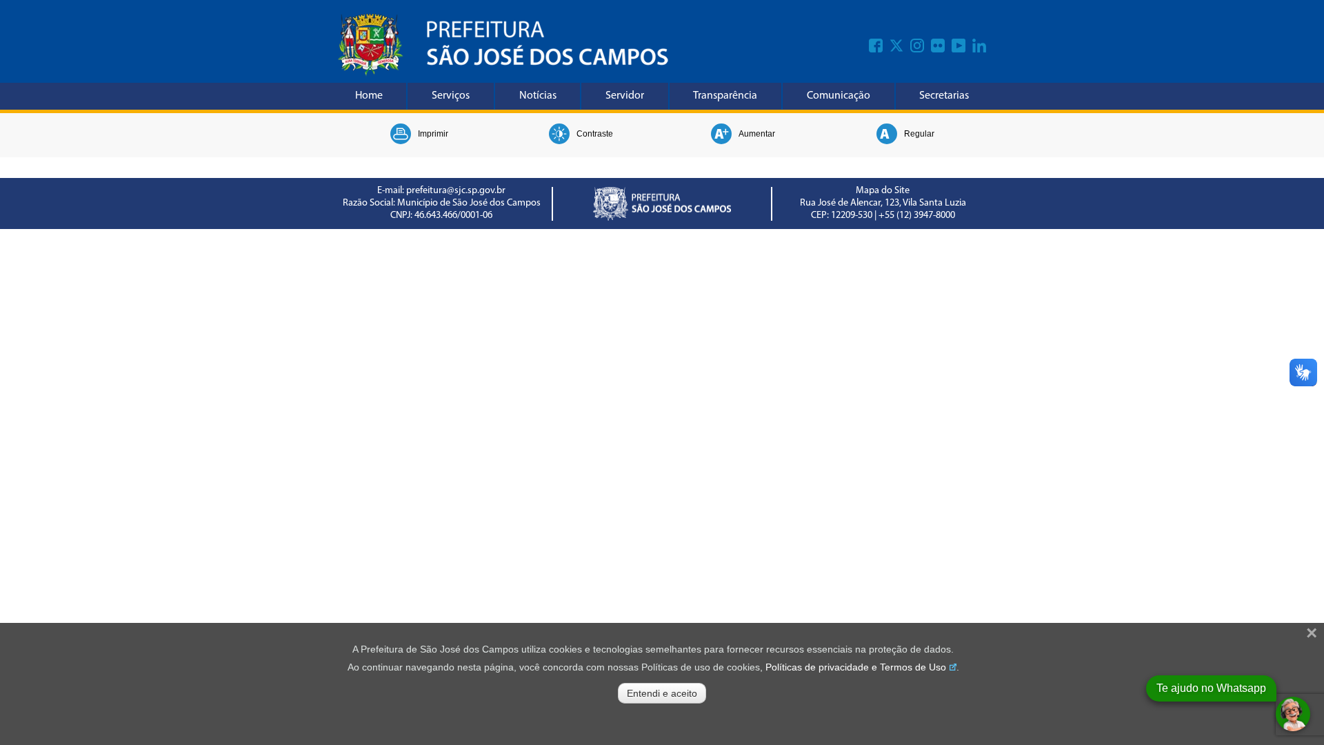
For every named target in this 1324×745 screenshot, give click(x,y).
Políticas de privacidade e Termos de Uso (855, 667)
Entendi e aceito (662, 693)
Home (369, 95)
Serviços (451, 95)
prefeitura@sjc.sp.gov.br (455, 191)
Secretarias (944, 95)
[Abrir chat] (1293, 714)
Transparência (725, 95)
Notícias (537, 95)
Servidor (624, 95)
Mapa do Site (883, 191)
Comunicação (838, 95)
